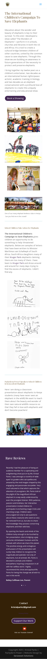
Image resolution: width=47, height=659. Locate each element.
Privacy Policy (23, 613)
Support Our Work (23, 620)
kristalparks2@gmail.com (23, 607)
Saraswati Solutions (23, 655)
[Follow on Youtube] (24, 628)
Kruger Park (15, 257)
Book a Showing (15, 98)
